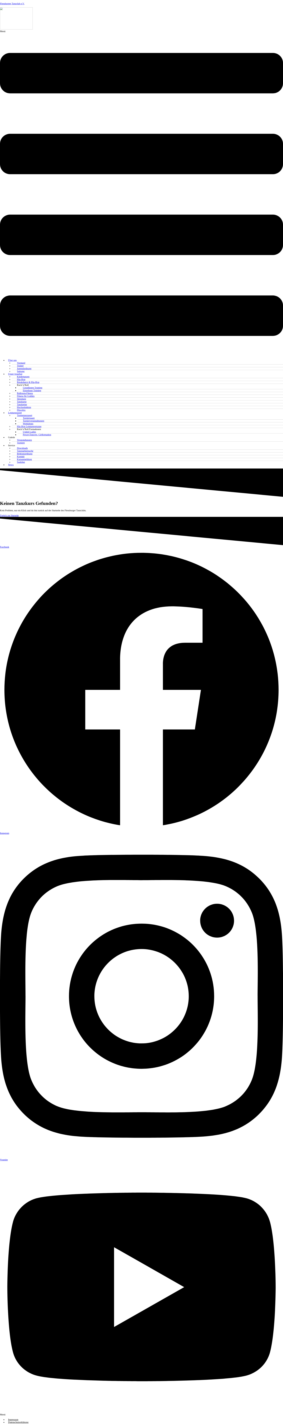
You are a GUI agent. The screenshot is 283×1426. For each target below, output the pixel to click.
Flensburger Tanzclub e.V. (12, 3)
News (11, 464)
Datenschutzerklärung (18, 1422)
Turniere (21, 443)
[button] (141, 193)
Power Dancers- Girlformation (37, 434)
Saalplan (21, 462)
